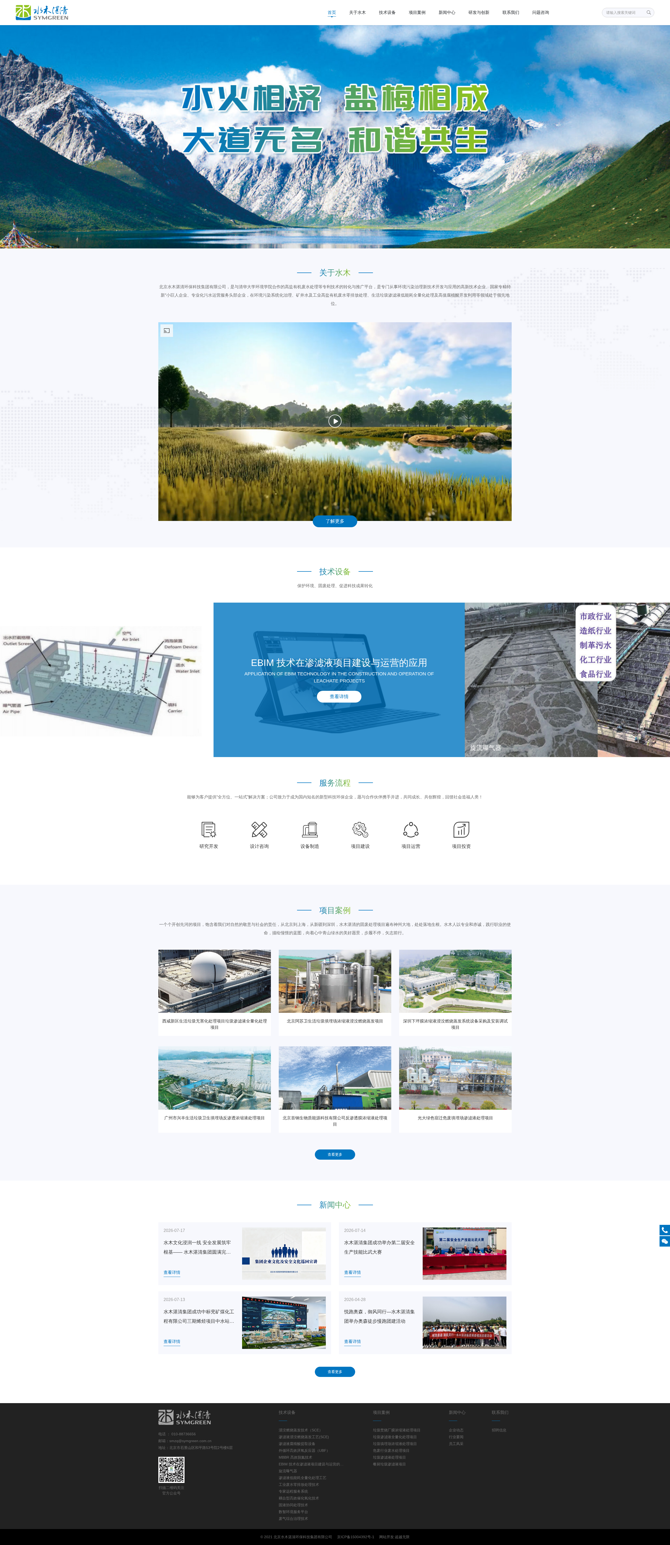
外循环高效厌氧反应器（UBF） (304, 1450)
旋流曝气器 (288, 1471)
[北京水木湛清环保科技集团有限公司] (65, 12)
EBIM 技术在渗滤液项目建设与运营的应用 (312, 1464)
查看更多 (335, 1154)
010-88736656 (183, 1434)
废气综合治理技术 (293, 1518)
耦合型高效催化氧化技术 (299, 1498)
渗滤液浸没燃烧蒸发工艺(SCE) (304, 1437)
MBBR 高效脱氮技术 (295, 1457)
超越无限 (402, 1537)
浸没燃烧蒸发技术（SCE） (301, 1430)
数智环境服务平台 (293, 1512)
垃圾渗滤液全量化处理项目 (395, 1437)
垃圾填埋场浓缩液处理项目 (395, 1444)
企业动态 (456, 1430)
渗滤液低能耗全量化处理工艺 (302, 1478)
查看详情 (335, 696)
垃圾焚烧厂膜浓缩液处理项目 (397, 1430)
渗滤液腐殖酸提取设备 (297, 1444)
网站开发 (386, 1537)
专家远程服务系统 (293, 1491)
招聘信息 (499, 1430)
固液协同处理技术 (293, 1505)
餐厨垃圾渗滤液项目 (389, 1464)
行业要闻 (456, 1437)
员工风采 (456, 1444)
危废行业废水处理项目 (391, 1450)
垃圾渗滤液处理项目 (389, 1457)
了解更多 (335, 521)
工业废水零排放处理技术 (299, 1484)
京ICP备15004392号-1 (355, 1537)
